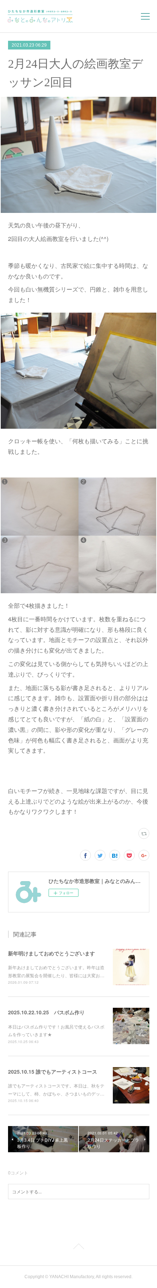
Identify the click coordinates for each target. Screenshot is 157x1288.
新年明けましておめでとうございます (51, 953)
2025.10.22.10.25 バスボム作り (46, 1012)
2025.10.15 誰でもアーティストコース (52, 1071)
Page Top (78, 1248)
